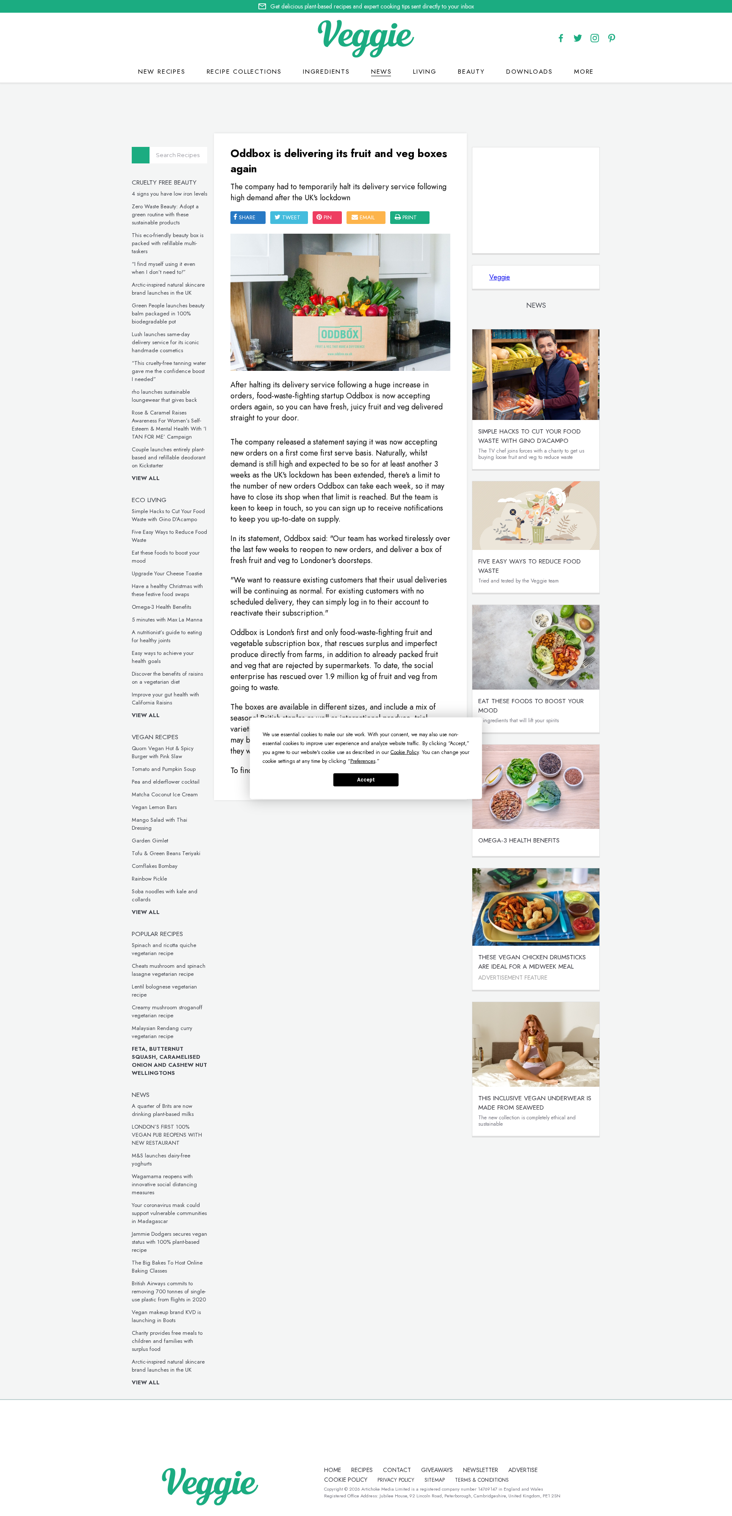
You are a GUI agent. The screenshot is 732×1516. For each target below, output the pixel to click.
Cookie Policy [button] (405, 752)
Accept (366, 780)
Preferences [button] (362, 761)
